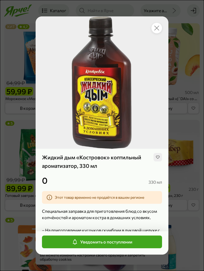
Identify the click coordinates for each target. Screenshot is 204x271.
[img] (158, 157)
